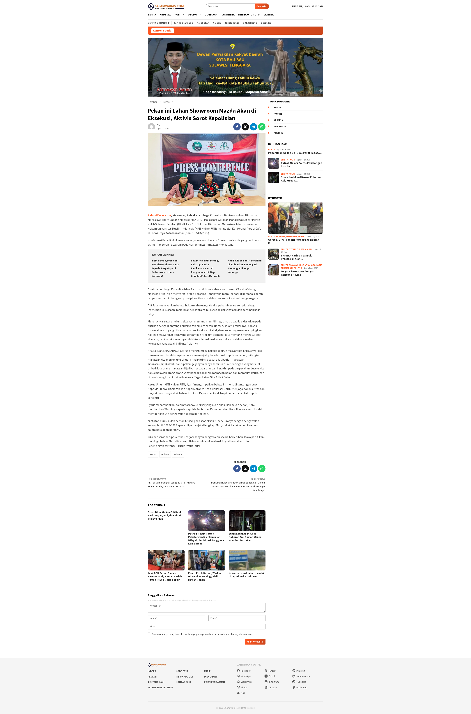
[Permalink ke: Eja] (151, 126)
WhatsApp (246, 676)
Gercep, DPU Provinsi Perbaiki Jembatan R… (293, 241)
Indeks (152, 671)
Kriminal (178, 454)
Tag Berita (280, 126)
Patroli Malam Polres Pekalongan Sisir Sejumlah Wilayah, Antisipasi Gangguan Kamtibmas (206, 538)
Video (301, 236)
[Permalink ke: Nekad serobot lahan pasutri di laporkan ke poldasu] (247, 560)
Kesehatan (304, 265)
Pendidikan (306, 249)
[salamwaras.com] (166, 6)
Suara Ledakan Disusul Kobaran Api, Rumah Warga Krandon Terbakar (245, 537)
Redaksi (152, 676)
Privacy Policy (184, 676)
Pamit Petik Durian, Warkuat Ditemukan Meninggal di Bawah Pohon (205, 576)
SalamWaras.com (159, 215)
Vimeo (244, 687)
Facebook (246, 670)
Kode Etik (182, 671)
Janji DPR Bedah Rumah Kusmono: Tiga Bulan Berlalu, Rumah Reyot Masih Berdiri (165, 576)
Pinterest (300, 670)
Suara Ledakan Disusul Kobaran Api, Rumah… (301, 179)
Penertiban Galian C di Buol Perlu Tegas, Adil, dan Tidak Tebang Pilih (164, 515)
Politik (278, 133)
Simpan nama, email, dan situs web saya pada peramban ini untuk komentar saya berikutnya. (202, 634)
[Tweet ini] (245, 126)
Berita (153, 454)
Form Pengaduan (214, 682)
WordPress (246, 681)
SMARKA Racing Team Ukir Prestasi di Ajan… (297, 257)
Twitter (272, 670)
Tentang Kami (156, 682)
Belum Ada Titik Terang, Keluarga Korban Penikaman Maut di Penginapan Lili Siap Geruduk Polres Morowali (205, 268)
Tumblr (272, 676)
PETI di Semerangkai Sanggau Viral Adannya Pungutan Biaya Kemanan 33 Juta (171, 482)
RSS (243, 693)
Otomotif (291, 236)
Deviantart (301, 687)
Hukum (165, 454)
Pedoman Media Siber (160, 687)
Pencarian (261, 6)
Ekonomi (293, 265)
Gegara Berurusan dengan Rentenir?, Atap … (297, 273)
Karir (207, 671)
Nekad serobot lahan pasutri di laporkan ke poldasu (246, 574)
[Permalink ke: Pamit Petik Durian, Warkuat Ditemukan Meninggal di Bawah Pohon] (206, 560)
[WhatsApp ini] (261, 126)
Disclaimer (210, 676)
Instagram (274, 681)
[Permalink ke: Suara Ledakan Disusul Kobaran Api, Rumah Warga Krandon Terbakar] (247, 520)
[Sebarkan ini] (237, 126)
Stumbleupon (303, 676)
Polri (292, 159)
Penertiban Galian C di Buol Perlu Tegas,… (295, 153)
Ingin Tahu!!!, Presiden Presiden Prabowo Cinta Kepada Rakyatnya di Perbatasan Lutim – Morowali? (165, 268)
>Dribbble (301, 681)
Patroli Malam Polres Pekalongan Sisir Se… (301, 164)
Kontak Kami (183, 682)
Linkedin (273, 687)
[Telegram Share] (253, 126)
